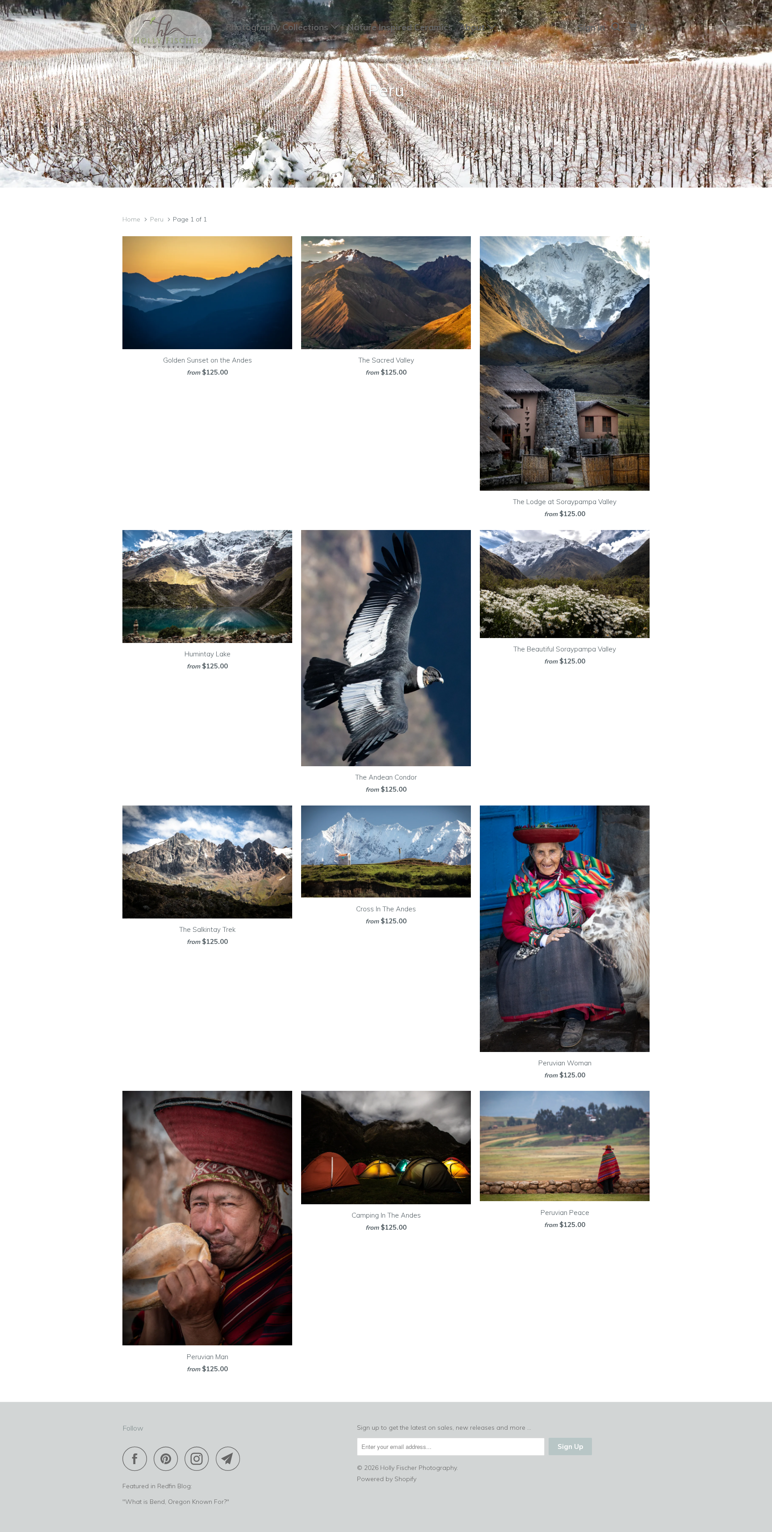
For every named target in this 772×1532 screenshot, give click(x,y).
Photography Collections (278, 27)
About (473, 27)
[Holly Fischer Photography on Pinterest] (168, 1458)
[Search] (617, 27)
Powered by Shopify (386, 1479)
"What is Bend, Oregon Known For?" (175, 1502)
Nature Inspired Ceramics (400, 27)
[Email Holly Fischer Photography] (230, 1458)
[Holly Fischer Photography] (168, 35)
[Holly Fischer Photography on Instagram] (199, 1458)
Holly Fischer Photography (418, 1468)
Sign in (591, 27)
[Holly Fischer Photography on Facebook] (137, 1458)
